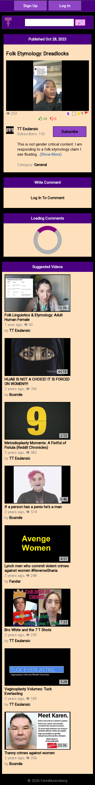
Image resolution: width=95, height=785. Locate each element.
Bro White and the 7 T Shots (28, 630)
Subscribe (70, 131)
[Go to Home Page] (8, 26)
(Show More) (51, 154)
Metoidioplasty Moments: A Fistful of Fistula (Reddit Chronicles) (35, 445)
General (40, 164)
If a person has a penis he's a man (33, 507)
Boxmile (16, 394)
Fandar (15, 581)
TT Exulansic (27, 129)
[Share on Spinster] (68, 113)
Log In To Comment (47, 198)
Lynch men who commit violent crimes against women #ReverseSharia (37, 568)
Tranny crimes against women (30, 753)
